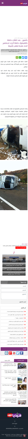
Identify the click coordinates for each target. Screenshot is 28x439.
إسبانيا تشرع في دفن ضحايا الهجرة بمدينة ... (16, 311)
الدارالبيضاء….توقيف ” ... (20, 318)
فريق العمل (14, 423)
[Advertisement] (14, 21)
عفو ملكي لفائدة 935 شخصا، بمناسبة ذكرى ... (16, 344)
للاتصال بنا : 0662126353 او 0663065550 (14, 428)
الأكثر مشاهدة (21, 360)
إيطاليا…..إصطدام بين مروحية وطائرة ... (17, 338)
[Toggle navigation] (2, 3)
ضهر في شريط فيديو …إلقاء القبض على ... (16, 315)
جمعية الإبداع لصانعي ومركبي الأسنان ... (17, 324)
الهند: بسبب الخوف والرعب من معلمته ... (17, 321)
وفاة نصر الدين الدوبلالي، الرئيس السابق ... (16, 331)
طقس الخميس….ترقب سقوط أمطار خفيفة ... (16, 341)
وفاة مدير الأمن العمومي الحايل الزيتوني (17, 328)
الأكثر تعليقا (7, 360)
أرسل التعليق (22, 302)
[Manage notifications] (24, 436)
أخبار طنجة (16, 246)
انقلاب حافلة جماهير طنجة (8, 246)
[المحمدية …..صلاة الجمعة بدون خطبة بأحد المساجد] (14, 256)
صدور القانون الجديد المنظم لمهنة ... (17, 334)
